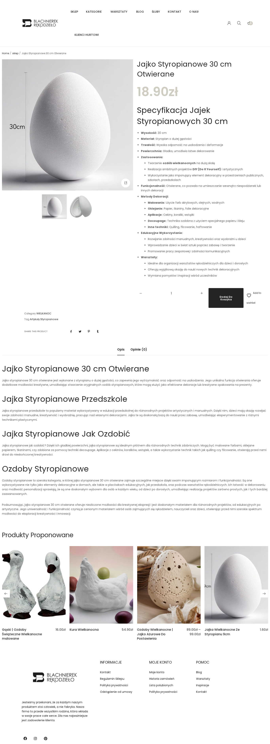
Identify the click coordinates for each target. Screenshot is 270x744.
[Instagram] (35, 738)
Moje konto (160, 662)
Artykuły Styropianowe (44, 319)
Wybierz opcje (168, 618)
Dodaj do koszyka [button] (33, 618)
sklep (15, 53)
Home (5, 53)
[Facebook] (25, 738)
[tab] (121, 351)
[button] (125, 183)
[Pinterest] (45, 738)
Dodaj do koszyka (226, 298)
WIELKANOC (43, 313)
